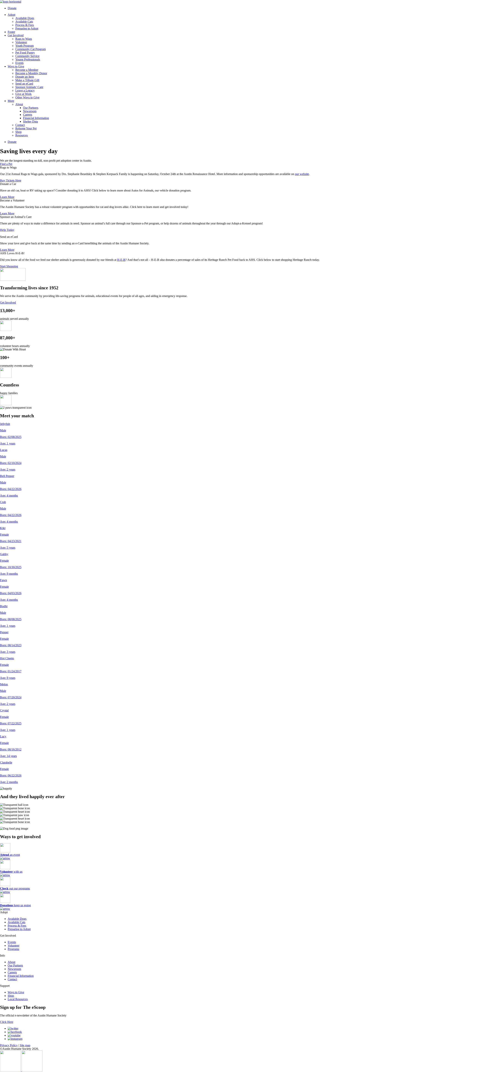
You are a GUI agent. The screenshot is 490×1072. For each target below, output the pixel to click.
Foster (11, 32)
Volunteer (21, 42)
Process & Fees (24, 25)
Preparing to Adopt (26, 28)
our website (302, 174)
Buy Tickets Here (10, 180)
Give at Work (23, 94)
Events (19, 63)
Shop (18, 131)
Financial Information (36, 118)
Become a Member (26, 69)
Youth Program (24, 45)
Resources (21, 135)
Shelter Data (30, 121)
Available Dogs (24, 18)
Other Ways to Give (27, 97)
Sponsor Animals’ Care (29, 87)
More (11, 100)
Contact (20, 125)
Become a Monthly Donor (31, 73)
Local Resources (18, 999)
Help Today (7, 230)
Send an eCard (24, 83)
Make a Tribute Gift (27, 80)
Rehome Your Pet (26, 128)
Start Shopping (9, 266)
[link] (121, 259)
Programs (13, 948)
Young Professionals (27, 59)
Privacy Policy (9, 1045)
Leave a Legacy (25, 90)
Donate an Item (24, 76)
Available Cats (24, 21)
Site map (25, 1045)
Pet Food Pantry (25, 52)
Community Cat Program (30, 49)
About (19, 104)
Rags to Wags (23, 38)
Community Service (27, 56)
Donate (12, 8)
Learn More (7, 197)
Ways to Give (16, 66)
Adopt (11, 14)
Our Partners (30, 107)
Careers (27, 114)
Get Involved (16, 35)
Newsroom (29, 111)
